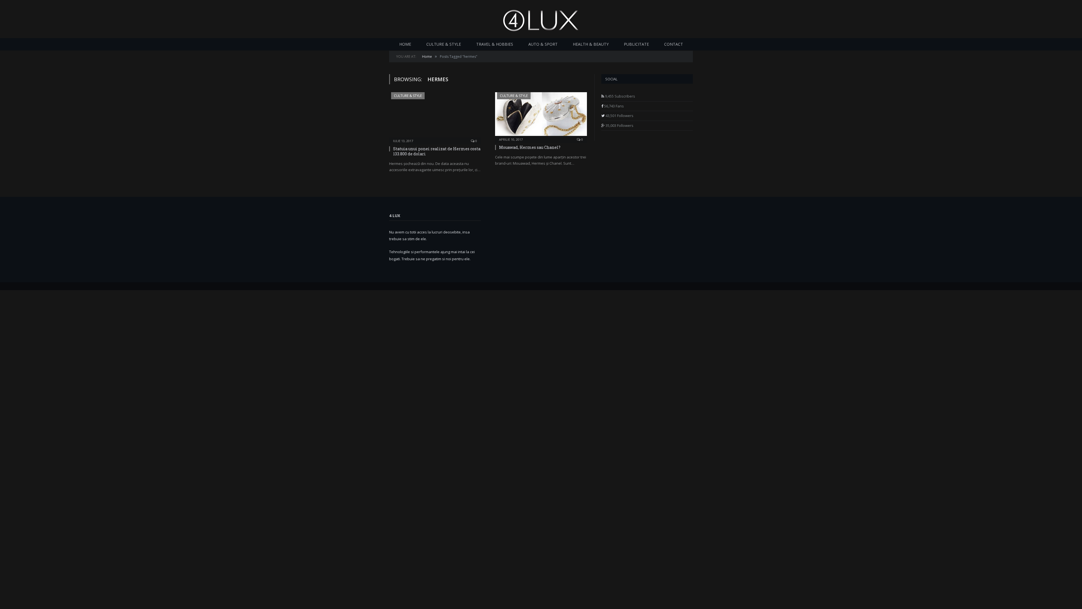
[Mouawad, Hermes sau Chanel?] (541, 115)
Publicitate (636, 44)
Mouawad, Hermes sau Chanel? (529, 147)
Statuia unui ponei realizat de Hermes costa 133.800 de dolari (436, 151)
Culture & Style (443, 44)
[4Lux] (541, 19)
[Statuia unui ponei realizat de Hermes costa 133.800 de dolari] (435, 116)
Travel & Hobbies (494, 44)
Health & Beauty (591, 44)
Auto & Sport (543, 44)
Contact (673, 44)
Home (405, 44)
